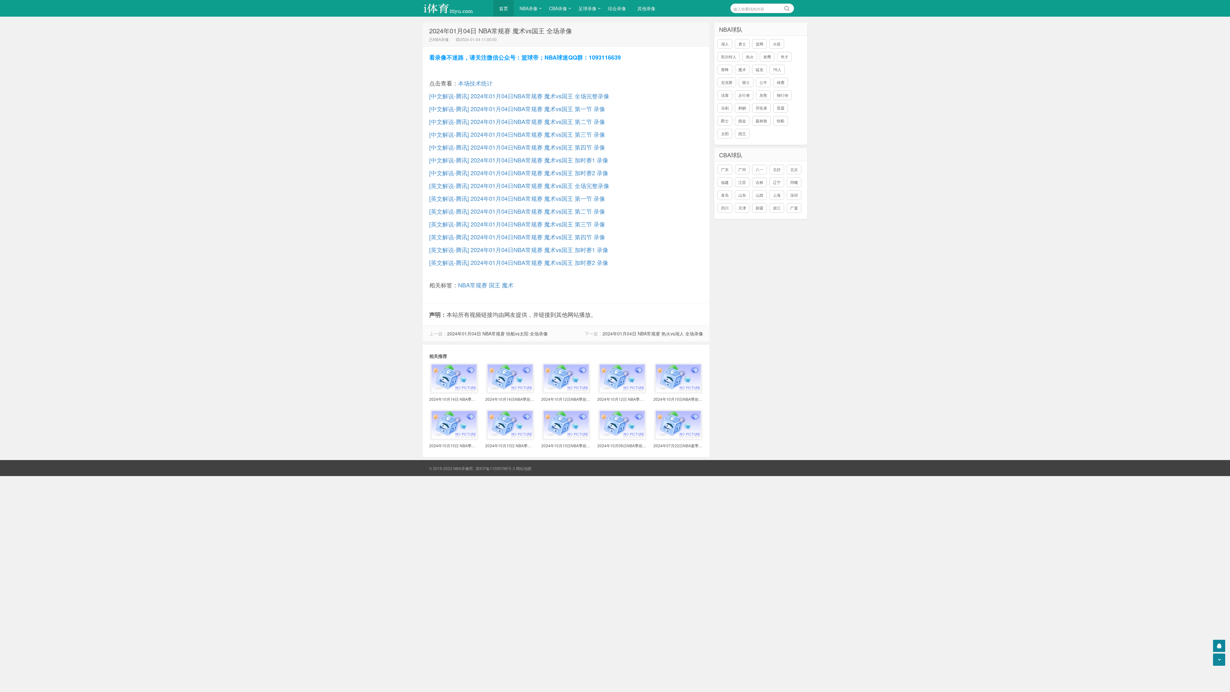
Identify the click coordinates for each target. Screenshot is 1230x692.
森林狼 (761, 120)
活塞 (725, 95)
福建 (725, 182)
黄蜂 (725, 69)
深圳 (794, 195)
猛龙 (759, 69)
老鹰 (767, 56)
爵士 (725, 120)
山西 (759, 195)
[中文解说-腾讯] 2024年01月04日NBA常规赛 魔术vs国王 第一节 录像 (517, 108)
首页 (503, 8)
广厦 (794, 207)
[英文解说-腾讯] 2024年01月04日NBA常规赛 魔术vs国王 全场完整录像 (519, 185)
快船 (780, 120)
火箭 (777, 43)
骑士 (746, 82)
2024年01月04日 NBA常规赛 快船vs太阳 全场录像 (497, 333)
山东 (742, 195)
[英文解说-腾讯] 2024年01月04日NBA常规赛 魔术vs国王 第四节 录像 (517, 237)
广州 (742, 169)
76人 (777, 69)
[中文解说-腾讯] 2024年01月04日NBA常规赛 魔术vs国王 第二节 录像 (517, 121)
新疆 (759, 207)
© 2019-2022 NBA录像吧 (451, 468)
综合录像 (617, 8)
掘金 (742, 120)
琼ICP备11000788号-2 (495, 468)
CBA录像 (558, 8)
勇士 (742, 43)
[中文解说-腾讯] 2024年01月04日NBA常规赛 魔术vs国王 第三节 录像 (517, 134)
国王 (494, 285)
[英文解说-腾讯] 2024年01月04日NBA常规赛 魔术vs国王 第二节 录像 (517, 211)
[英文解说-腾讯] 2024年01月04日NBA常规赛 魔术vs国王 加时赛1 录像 (518, 249)
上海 (777, 195)
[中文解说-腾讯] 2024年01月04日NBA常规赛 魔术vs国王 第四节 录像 (517, 147)
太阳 (725, 133)
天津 (742, 207)
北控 (777, 169)
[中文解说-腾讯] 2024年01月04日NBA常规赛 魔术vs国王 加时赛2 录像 (518, 173)
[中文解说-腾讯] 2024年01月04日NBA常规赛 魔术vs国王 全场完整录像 (519, 96)
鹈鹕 (742, 108)
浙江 (777, 207)
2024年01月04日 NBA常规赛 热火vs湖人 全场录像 (653, 333)
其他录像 (646, 8)
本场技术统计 (475, 83)
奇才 (784, 56)
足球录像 (587, 8)
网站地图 (523, 468)
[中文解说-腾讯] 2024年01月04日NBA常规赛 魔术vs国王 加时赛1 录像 (518, 160)
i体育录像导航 (455, 8)
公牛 (763, 82)
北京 (794, 169)
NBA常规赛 (472, 285)
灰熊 (763, 95)
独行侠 (782, 95)
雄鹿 (780, 82)
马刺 (725, 108)
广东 (725, 169)
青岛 (725, 195)
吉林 (759, 182)
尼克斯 (727, 82)
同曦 (794, 182)
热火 (750, 56)
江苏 (742, 182)
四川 (725, 207)
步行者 (744, 95)
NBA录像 (528, 8)
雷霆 (780, 108)
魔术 (507, 285)
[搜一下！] (787, 7)
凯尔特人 (728, 56)
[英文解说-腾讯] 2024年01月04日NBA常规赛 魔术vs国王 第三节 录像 (517, 224)
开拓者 (761, 108)
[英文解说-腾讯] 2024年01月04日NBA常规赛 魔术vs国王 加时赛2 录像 (518, 262)
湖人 (725, 43)
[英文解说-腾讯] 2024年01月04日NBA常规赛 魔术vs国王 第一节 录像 (517, 198)
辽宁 (777, 182)
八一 (759, 169)
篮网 (759, 43)
